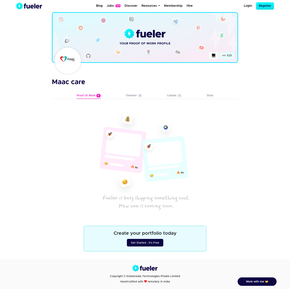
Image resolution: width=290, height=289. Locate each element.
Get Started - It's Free (145, 242)
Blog (99, 5)
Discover (131, 5)
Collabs (173, 95)
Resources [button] (149, 5)
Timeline (133, 95)
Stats (210, 95)
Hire (190, 5)
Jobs (113, 5)
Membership (173, 5)
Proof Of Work (88, 95)
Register (265, 5)
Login (248, 5)
